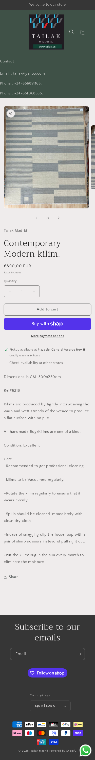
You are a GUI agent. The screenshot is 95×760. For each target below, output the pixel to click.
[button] (10, 32)
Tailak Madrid (39, 750)
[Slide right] (58, 217)
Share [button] (13, 577)
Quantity (10, 281)
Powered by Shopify (63, 750)
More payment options (47, 336)
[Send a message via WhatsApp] (85, 750)
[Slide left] (36, 217)
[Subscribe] (79, 654)
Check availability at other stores (36, 363)
